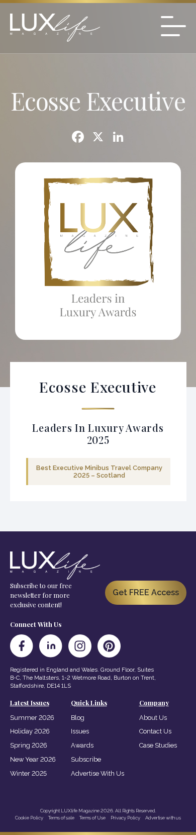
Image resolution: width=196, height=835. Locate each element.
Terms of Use (92, 817)
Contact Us (155, 731)
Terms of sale (61, 817)
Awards (82, 745)
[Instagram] (79, 646)
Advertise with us (163, 817)
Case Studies (158, 745)
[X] (98, 138)
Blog (77, 717)
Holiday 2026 (30, 731)
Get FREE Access (146, 592)
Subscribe (86, 759)
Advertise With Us (97, 773)
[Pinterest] (109, 646)
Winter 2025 (28, 773)
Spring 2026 (28, 745)
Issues (80, 731)
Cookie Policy (29, 817)
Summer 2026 (32, 717)
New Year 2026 (33, 759)
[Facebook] (78, 138)
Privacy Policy (125, 817)
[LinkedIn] (50, 646)
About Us (153, 717)
